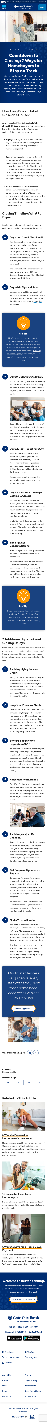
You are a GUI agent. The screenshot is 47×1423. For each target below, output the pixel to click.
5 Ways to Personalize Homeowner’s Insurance (17, 1136)
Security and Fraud (33, 1391)
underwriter (37, 301)
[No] (36, 1052)
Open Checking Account (22, 1299)
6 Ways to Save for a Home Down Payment (22, 1248)
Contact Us (34, 1332)
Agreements (30, 1385)
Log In (42, 7)
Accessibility (30, 1396)
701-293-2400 (15, 1327)
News (4, 1385)
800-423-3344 (31, 1327)
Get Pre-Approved (22, 1008)
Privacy (28, 1375)
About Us (6, 1375)
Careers (6, 1380)
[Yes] (30, 1052)
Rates (4, 1391)
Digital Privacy (31, 1380)
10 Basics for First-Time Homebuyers (16, 1195)
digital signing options (28, 617)
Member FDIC (18, 1417)
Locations (6, 1396)
